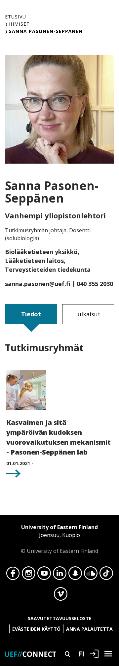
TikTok (106, 575)
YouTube (44, 575)
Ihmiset (19, 24)
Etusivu (15, 17)
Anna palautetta (89, 629)
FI (81, 653)
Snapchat (75, 575)
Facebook (13, 575)
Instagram (28, 575)
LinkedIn (59, 575)
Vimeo (60, 595)
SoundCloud (91, 575)
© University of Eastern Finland (59, 539)
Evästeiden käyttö (36, 629)
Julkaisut (88, 314)
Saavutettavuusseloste (60, 618)
